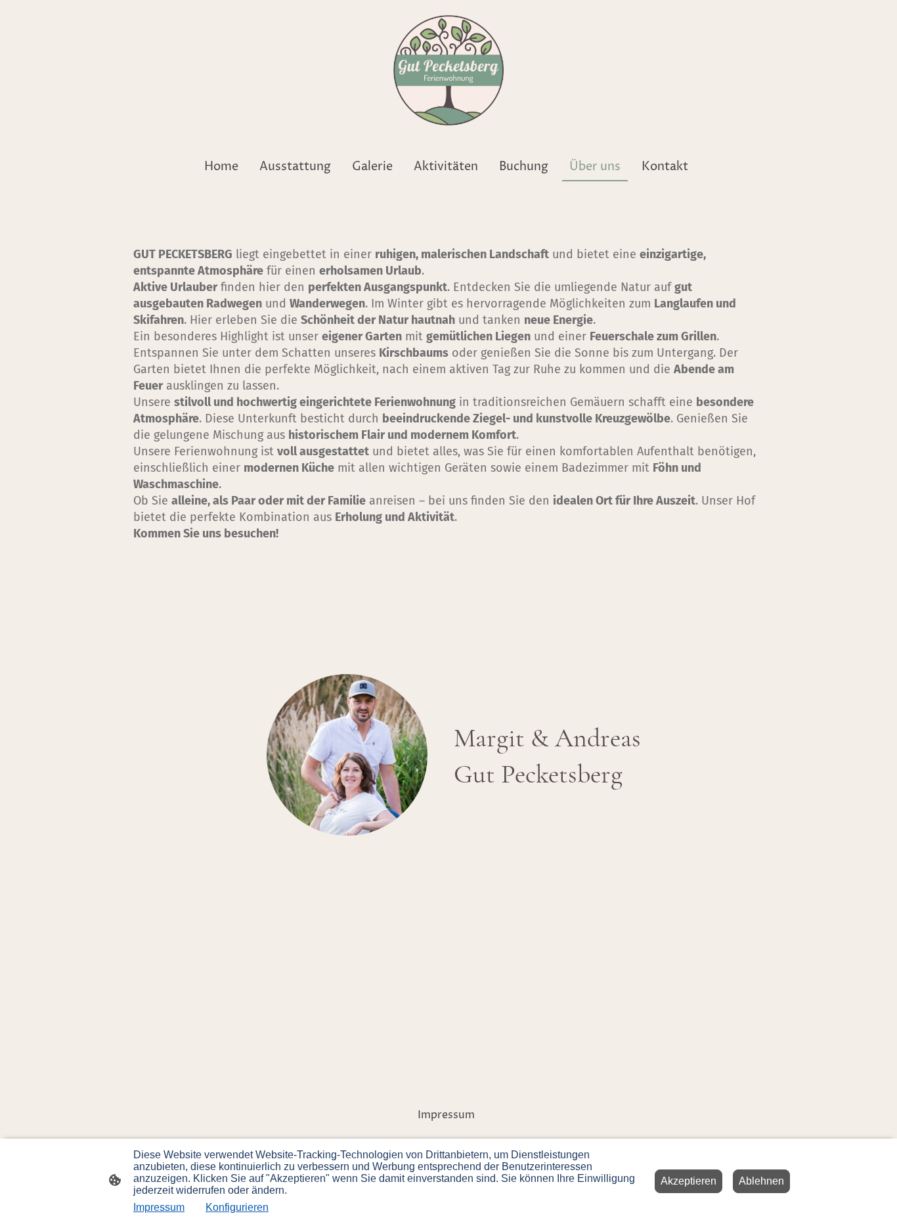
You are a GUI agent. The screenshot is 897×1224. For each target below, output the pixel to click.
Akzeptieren (688, 1181)
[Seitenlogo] (448, 70)
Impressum (159, 1207)
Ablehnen (761, 1181)
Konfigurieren (237, 1207)
